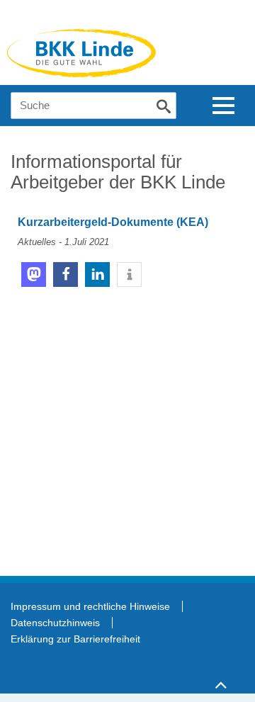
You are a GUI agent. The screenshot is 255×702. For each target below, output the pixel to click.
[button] (33, 274)
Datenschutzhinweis (55, 622)
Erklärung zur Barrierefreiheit (75, 639)
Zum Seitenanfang (220, 678)
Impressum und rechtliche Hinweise (90, 606)
